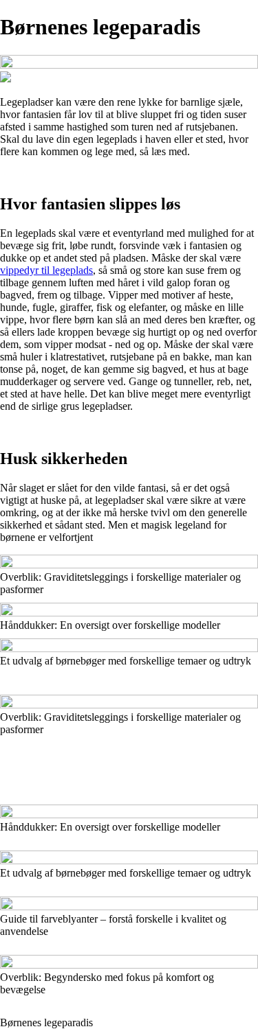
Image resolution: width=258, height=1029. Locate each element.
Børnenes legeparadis (46, 1022)
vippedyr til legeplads (46, 270)
